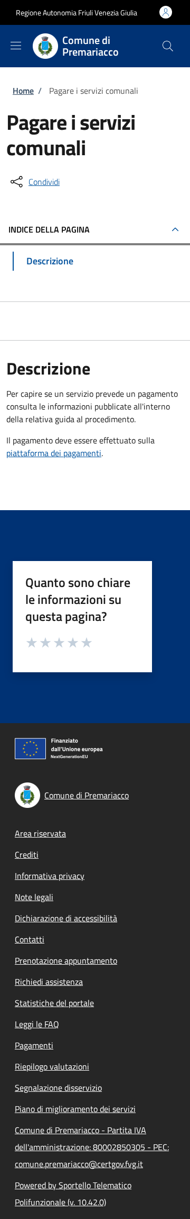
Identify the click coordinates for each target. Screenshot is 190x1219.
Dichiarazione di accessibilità (66, 918)
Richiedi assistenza (49, 981)
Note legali (34, 897)
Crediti (27, 854)
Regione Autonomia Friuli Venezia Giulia (76, 12)
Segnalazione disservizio (58, 1087)
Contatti (29, 939)
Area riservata (40, 833)
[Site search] (168, 46)
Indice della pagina (49, 229)
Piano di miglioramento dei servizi (75, 1108)
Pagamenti (34, 1045)
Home (23, 90)
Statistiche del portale (54, 1002)
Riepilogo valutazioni (52, 1066)
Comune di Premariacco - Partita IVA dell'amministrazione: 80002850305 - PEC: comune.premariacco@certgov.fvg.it (92, 1147)
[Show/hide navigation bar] (15, 45)
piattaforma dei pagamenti (53, 453)
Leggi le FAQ (37, 1024)
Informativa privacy (49, 875)
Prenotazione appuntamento (66, 960)
